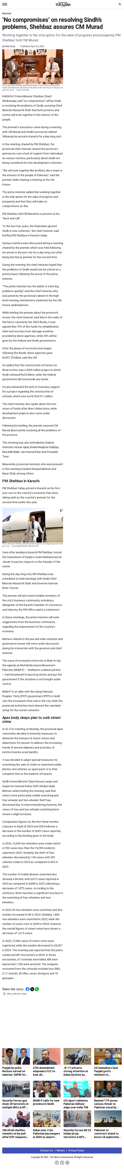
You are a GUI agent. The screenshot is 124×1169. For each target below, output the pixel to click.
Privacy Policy (76, 1150)
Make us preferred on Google (16, 994)
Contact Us (46, 1150)
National (6, 13)
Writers (61, 1150)
